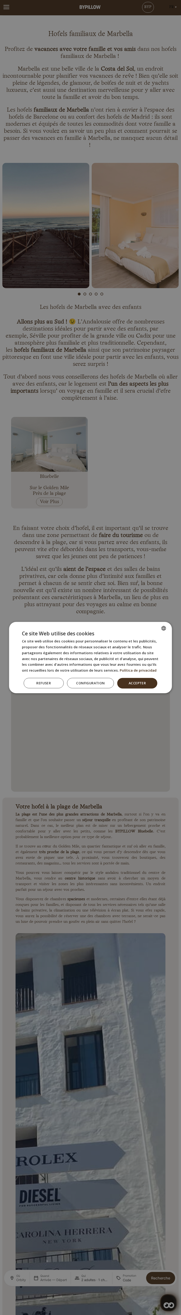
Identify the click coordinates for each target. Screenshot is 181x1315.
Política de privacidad (138, 670)
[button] (90, 683)
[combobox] (163, 628)
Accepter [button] (137, 683)
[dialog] (90, 657)
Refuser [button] (43, 683)
